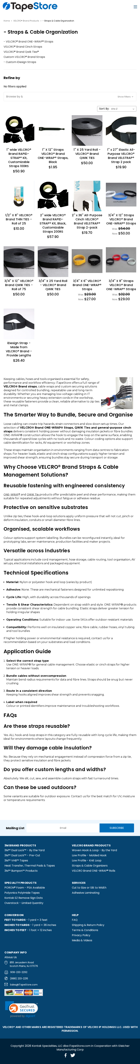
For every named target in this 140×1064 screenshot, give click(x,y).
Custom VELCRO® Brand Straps (24, 57)
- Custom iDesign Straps (20, 62)
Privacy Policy (81, 935)
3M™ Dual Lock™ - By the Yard (24, 850)
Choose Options (121, 200)
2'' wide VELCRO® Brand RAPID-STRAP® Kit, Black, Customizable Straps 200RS (53, 223)
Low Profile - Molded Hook (89, 855)
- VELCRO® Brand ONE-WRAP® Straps (28, 42)
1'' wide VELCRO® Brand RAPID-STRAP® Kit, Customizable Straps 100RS (18, 158)
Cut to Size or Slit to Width (89, 888)
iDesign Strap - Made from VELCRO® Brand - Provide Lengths (19, 349)
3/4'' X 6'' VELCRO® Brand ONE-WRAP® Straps (87, 285)
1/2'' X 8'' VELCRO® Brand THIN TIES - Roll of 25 (18, 219)
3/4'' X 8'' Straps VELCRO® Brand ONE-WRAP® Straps (121, 285)
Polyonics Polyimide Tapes (22, 893)
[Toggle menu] (135, 7)
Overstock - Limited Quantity (23, 903)
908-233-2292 (18, 972)
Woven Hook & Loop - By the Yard (94, 850)
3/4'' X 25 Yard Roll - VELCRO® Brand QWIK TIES (53, 285)
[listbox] (123, 108)
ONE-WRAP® (12, 494)
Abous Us (10, 957)
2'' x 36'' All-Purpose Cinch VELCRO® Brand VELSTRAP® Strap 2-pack (87, 221)
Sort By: (104, 109)
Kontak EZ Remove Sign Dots (23, 898)
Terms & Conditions (85, 930)
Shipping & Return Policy (88, 925)
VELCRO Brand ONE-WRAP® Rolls (93, 871)
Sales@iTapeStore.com (24, 984)
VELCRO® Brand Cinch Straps (23, 47)
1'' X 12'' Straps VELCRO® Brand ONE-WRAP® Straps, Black (53, 156)
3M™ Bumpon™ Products (21, 871)
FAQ (75, 920)
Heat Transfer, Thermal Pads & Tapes (29, 866)
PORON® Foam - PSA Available (24, 888)
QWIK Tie (33, 494)
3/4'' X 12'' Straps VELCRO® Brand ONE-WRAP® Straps (121, 219)
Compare (15, 126)
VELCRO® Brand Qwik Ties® (21, 52)
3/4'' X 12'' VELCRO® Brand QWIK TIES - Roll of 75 (18, 285)
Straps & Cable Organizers (90, 866)
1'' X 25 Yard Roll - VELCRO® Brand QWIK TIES (87, 154)
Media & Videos (82, 940)
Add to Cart (19, 134)
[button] (70, 96)
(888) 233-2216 (19, 978)
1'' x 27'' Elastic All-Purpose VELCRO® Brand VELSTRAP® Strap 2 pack (121, 156)
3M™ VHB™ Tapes (16, 860)
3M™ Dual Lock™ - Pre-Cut (22, 855)
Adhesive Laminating (85, 893)
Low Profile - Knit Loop (86, 860)
